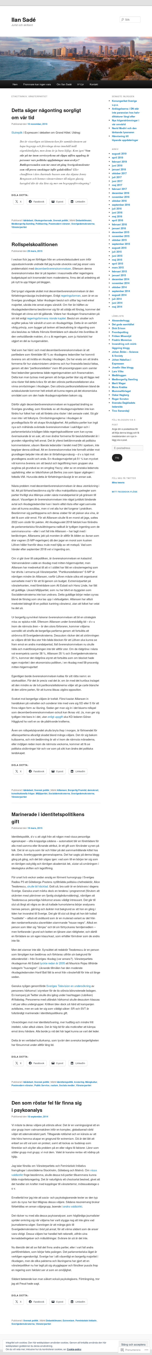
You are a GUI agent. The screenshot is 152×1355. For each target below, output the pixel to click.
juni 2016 (117, 212)
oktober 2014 (119, 287)
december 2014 (120, 279)
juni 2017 (117, 181)
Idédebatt (28, 220)
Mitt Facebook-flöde (125, 491)
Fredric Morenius (122, 340)
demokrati (92, 790)
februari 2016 (119, 224)
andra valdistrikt (72, 1206)
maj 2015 (117, 259)
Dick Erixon (118, 328)
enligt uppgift (56, 717)
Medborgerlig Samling (22, 223)
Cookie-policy (74, 1349)
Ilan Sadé (23, 19)
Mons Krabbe (119, 387)
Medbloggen (119, 375)
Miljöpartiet (41, 793)
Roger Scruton (120, 399)
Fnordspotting (120, 332)
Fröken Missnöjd (121, 336)
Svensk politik (60, 220)
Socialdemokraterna (59, 793)
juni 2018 (117, 165)
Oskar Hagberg (120, 395)
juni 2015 (117, 255)
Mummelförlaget (121, 391)
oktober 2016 (119, 200)
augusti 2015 (119, 247)
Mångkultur (91, 1082)
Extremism (68, 1320)
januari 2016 (119, 228)
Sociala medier (67, 1085)
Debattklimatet (83, 220)
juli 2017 (117, 177)
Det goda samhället (123, 324)
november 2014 (120, 283)
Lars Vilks (117, 371)
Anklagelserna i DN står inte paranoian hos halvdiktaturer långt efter (126, 112)
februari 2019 (119, 161)
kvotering (79, 1082)
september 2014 (121, 291)
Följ (117, 457)
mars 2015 (118, 267)
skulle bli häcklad (37, 886)
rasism (54, 1085)
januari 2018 (119, 169)
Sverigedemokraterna (83, 223)
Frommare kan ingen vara (37, 84)
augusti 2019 (119, 153)
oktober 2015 (119, 240)
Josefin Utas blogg (122, 367)
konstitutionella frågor (23, 793)
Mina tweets (118, 482)
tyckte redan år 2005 (52, 963)
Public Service (41, 1085)
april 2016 (117, 220)
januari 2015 (119, 275)
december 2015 (120, 232)
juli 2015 (117, 251)
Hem (15, 84)
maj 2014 (117, 306)
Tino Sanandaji (120, 410)
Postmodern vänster (59, 223)
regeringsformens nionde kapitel (46, 318)
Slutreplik (17, 132)
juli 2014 (117, 299)
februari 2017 (119, 189)
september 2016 (121, 204)
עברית (80, 84)
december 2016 (120, 193)
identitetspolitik (65, 1082)
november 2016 (120, 197)
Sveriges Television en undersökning (68, 986)
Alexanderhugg (120, 320)
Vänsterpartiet (19, 227)
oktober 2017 (119, 173)
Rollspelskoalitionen (34, 244)
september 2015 (121, 244)
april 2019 (117, 157)
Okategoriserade (43, 220)
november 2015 (120, 236)
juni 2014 (117, 302)
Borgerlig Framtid (77, 790)
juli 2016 (117, 208)
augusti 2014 (119, 295)
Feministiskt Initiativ (86, 1320)
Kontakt (94, 84)
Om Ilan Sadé (64, 84)
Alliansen (62, 790)
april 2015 (117, 263)
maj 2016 (117, 216)
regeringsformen (71, 295)
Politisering (41, 223)
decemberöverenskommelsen (53, 268)
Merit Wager (119, 383)
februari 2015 (119, 271)
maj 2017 (117, 185)
